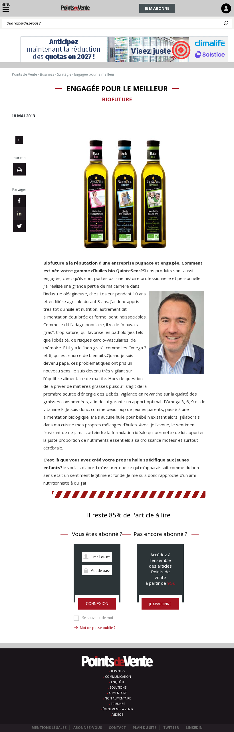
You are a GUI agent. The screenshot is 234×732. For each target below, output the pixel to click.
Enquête (118, 682)
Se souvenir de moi (97, 618)
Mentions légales (49, 727)
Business (118, 671)
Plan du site (144, 727)
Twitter (171, 727)
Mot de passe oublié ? (97, 627)
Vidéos (117, 715)
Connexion (97, 604)
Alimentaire (118, 693)
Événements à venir (117, 709)
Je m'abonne (157, 8)
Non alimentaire (118, 698)
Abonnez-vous (87, 727)
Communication (118, 677)
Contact (117, 727)
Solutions (118, 687)
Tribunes (118, 704)
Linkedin (194, 727)
